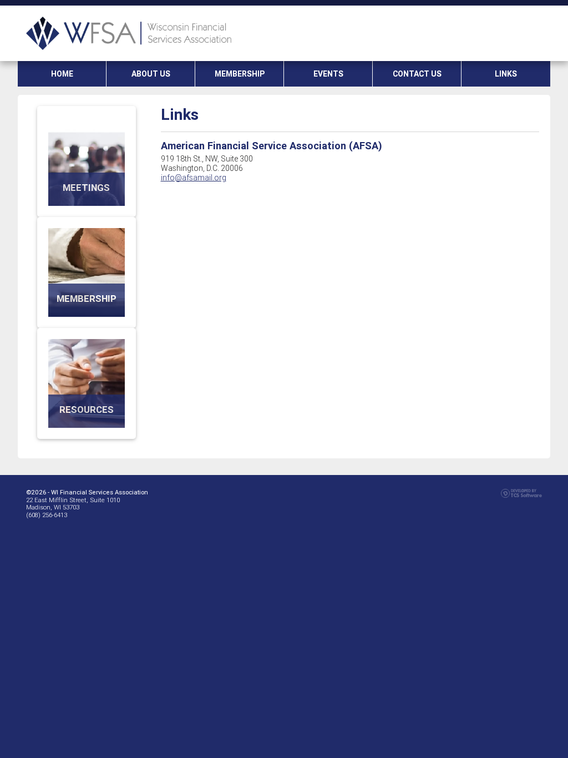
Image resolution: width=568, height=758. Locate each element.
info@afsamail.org (193, 178)
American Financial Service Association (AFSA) (271, 145)
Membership (240, 74)
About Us (150, 74)
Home (62, 74)
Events (328, 74)
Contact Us (417, 74)
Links (506, 74)
